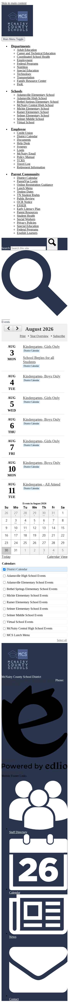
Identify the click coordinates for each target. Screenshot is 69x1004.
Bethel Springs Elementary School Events (32, 589)
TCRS (21, 160)
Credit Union (25, 132)
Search (6, 248)
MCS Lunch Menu (18, 635)
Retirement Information (31, 167)
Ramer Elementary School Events (27, 602)
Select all (62, 640)
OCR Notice (24, 202)
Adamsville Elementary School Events (30, 582)
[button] (20, 46)
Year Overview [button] (39, 336)
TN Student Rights (28, 195)
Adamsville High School (32, 98)
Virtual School (25, 122)
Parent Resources (27, 212)
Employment (24, 60)
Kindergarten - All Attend (41, 484)
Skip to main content (14, 3)
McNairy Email (26, 153)
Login (20, 150)
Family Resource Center (31, 80)
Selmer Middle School (30, 119)
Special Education (28, 70)
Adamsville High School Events (26, 575)
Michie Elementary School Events (27, 595)
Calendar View (57, 557)
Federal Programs (27, 63)
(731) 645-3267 (11, 683)
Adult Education (27, 49)
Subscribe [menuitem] (59, 336)
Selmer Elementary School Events (27, 608)
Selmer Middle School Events (25, 615)
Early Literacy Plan (28, 208)
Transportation (25, 77)
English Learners (27, 233)
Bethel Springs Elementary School (37, 101)
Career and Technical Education (36, 53)
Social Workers (26, 219)
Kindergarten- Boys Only (41, 376)
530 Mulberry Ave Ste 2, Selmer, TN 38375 (28, 680)
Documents (24, 139)
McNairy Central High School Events (29, 628)
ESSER (21, 205)
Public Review (26, 198)
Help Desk (23, 143)
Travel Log (23, 163)
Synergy (22, 146)
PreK (20, 84)
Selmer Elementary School (33, 115)
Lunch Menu (25, 188)
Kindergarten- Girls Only (41, 347)
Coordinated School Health (33, 56)
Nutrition (22, 67)
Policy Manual (25, 157)
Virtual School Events (20, 621)
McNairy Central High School (35, 105)
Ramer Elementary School (33, 112)
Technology (24, 74)
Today (6, 557)
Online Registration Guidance (35, 184)
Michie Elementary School (33, 108)
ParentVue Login (27, 181)
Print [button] (22, 336)
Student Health (26, 215)
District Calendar (27, 136)
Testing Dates (25, 191)
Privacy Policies (26, 222)
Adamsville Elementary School (35, 94)
